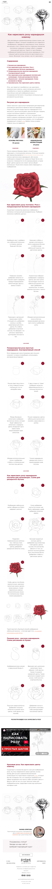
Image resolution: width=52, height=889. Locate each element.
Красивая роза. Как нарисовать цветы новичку (24, 83)
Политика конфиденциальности (26, 868)
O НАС (8, 861)
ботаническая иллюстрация (32, 155)
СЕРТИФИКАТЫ (41, 861)
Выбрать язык (26, 872)
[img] (22, 875)
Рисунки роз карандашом (17, 65)
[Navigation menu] (50, 2)
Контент (26, 870)
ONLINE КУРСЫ (11, 863)
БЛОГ (44, 863)
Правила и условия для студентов (26, 866)
